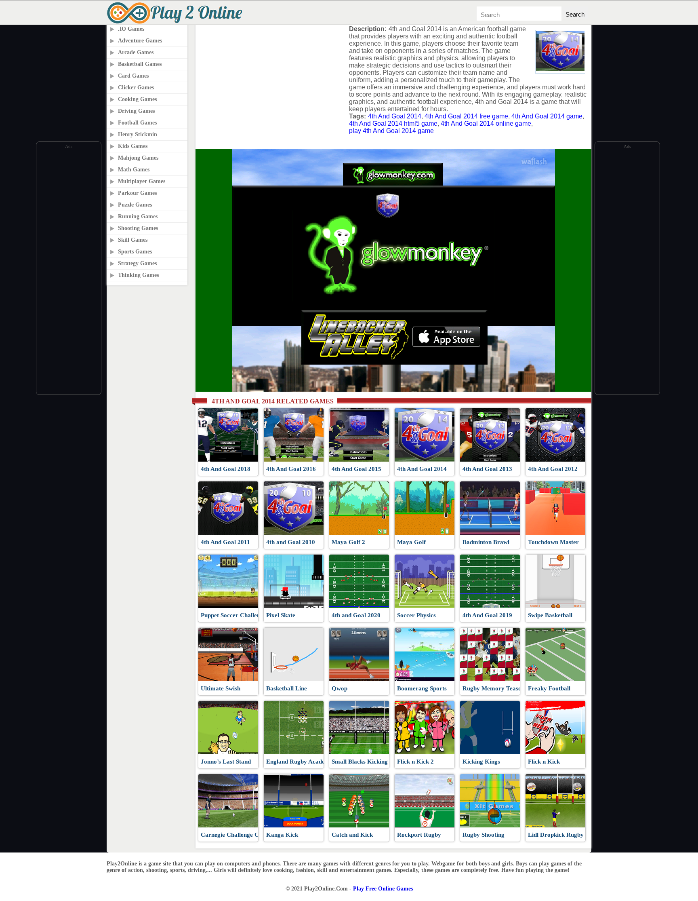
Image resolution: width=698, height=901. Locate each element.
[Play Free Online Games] (176, 22)
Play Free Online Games (383, 889)
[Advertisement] (68, 272)
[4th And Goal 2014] (560, 68)
